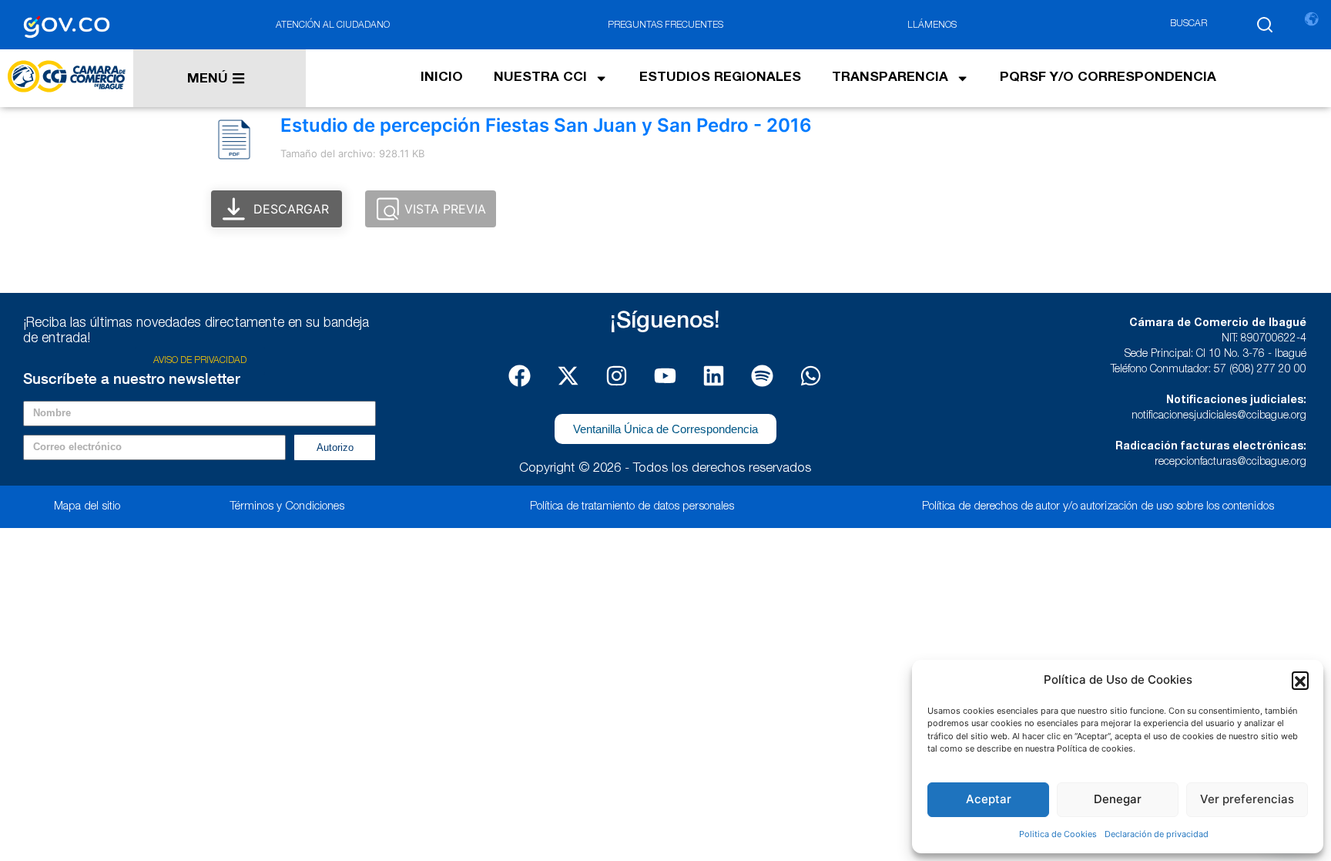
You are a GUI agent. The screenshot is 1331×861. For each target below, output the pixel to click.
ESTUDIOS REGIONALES (720, 78)
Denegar (1118, 799)
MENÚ (207, 79)
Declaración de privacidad (1157, 834)
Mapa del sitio (87, 507)
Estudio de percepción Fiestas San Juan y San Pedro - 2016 (546, 125)
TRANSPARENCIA (890, 78)
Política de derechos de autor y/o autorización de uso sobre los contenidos (1098, 507)
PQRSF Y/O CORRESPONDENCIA (1108, 78)
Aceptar (988, 799)
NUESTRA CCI (540, 78)
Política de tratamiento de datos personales (632, 507)
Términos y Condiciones (287, 507)
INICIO (442, 78)
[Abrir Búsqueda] (1265, 24)
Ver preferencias (1247, 799)
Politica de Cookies (1058, 834)
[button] (1300, 680)
